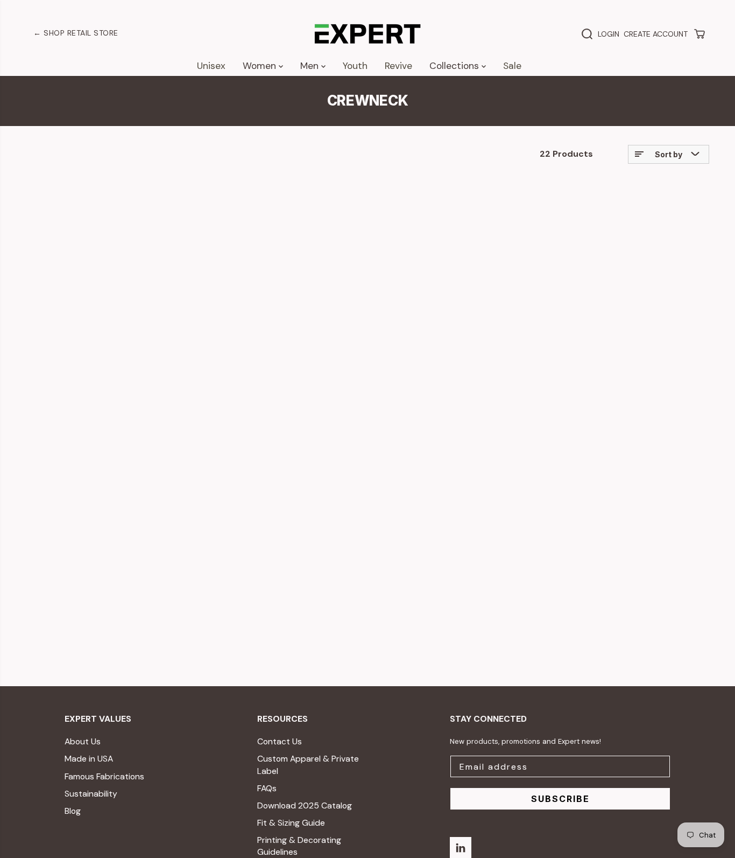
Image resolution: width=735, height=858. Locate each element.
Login (608, 34)
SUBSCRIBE (560, 798)
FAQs (267, 788)
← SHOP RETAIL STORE (75, 33)
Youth (355, 66)
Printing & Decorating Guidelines (299, 845)
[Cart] (699, 34)
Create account (656, 34)
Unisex (211, 66)
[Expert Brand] (367, 34)
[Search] (587, 34)
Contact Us (279, 741)
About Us (83, 741)
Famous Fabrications (104, 776)
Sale (512, 66)
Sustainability (91, 793)
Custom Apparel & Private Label (308, 764)
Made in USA (89, 758)
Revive (398, 66)
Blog (73, 811)
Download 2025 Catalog (304, 805)
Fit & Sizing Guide (291, 822)
